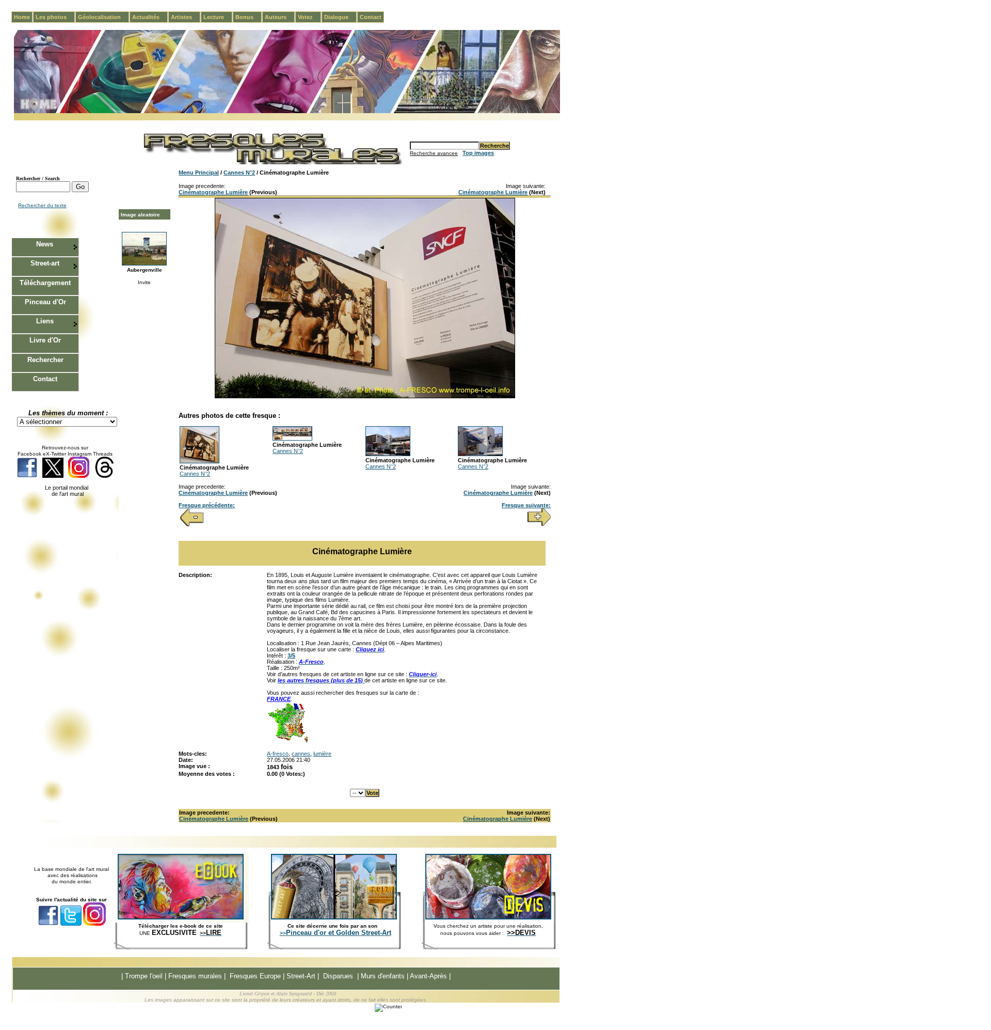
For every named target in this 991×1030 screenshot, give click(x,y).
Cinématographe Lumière (213, 192)
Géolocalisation (103, 17)
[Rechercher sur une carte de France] (287, 741)
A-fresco (278, 754)
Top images (478, 153)
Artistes (185, 17)
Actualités (150, 17)
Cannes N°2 (239, 172)
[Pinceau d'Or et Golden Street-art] (334, 917)
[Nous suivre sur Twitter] (52, 476)
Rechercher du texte (42, 205)
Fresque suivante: (526, 505)
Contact (370, 17)
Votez (309, 17)
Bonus (248, 17)
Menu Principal (199, 172)
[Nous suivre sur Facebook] (27, 476)
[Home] (287, 111)
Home (22, 17)
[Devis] (488, 917)
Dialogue (340, 17)
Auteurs (280, 17)
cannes (301, 754)
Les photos (55, 17)
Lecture (217, 17)
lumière (322, 754)
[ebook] (181, 917)
